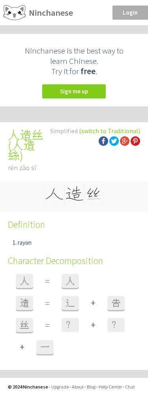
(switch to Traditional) (109, 131)
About (78, 387)
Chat (130, 387)
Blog (91, 387)
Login (130, 12)
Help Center (110, 387)
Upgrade (60, 387)
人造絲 (21, 150)
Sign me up (74, 91)
